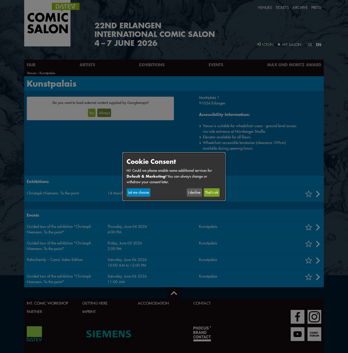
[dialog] (174, 176)
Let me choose (138, 192)
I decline (194, 192)
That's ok (211, 192)
